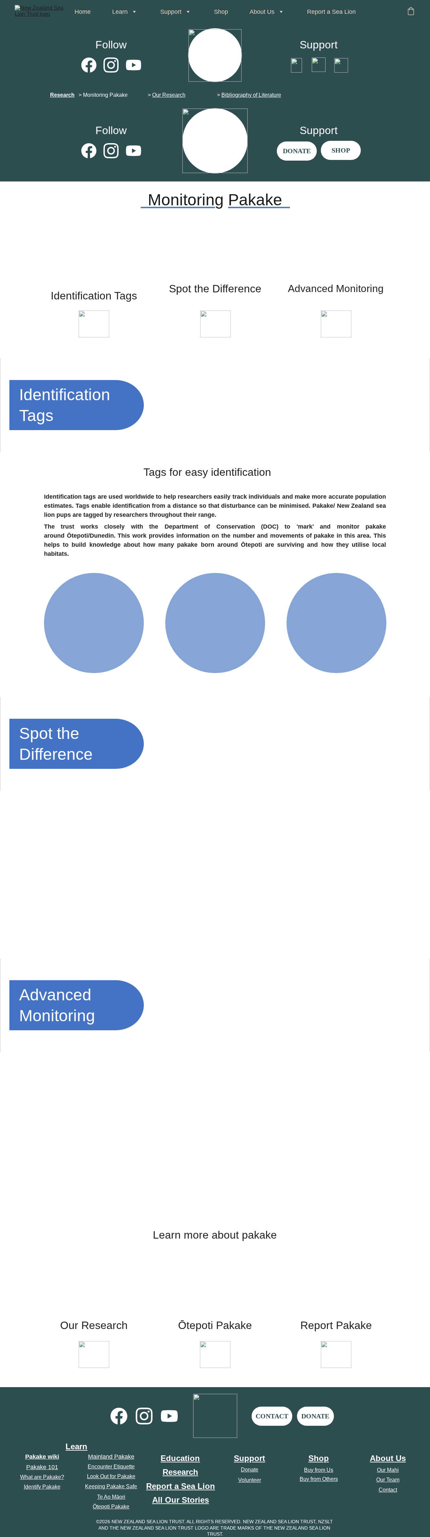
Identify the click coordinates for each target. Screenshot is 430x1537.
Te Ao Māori (111, 1497)
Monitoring (95, 95)
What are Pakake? (42, 1477)
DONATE (297, 151)
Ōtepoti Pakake (111, 1506)
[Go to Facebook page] (92, 65)
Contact (388, 1490)
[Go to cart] (410, 12)
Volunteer (249, 1480)
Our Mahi (388, 1470)
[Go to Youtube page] (133, 65)
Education (180, 1458)
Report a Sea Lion (331, 11)
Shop (221, 11)
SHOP (341, 150)
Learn (76, 1446)
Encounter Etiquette (111, 1466)
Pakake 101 (42, 1467)
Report (159, 1486)
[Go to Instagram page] (114, 65)
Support (249, 1458)
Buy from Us (318, 1470)
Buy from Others (319, 1479)
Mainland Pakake (111, 1456)
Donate (249, 1469)
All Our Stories (180, 1499)
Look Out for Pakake (111, 1476)
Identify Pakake (42, 1487)
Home (83, 11)
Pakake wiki (42, 1456)
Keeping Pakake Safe (111, 1486)
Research (62, 95)
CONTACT (272, 1416)
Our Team (387, 1480)
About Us (388, 1458)
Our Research (168, 95)
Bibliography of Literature (251, 95)
